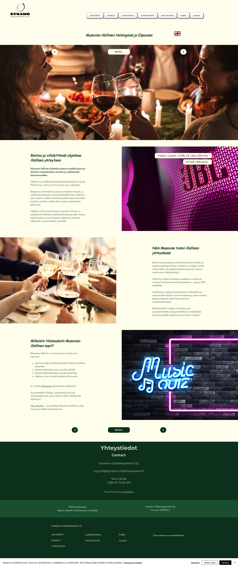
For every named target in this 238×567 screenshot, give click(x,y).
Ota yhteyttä (36, 405)
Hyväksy (225, 562)
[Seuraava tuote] (183, 52)
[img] (20, 17)
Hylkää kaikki (209, 562)
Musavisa (46, 386)
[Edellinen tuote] (55, 52)
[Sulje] (234, 562)
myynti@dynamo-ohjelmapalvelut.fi (119, 471)
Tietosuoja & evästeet (132, 562)
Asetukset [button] (195, 562)
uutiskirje (128, 491)
